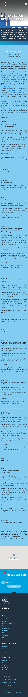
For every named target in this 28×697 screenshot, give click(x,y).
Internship (5, 628)
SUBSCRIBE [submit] (14, 586)
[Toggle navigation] (26, 4)
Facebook (5, 660)
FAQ (3, 633)
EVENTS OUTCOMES (9, 643)
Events (4, 621)
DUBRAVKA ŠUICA (16, 79)
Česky (4, 637)
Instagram (5, 667)
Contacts (5, 635)
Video (4, 651)
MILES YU (7, 87)
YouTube (5, 665)
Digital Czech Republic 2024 (12, 17)
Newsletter (5, 626)
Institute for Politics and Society (16, 692)
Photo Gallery (6, 647)
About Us (5, 619)
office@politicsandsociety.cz (13, 686)
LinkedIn (4, 670)
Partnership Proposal (9, 623)
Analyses (5, 630)
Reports (4, 649)
